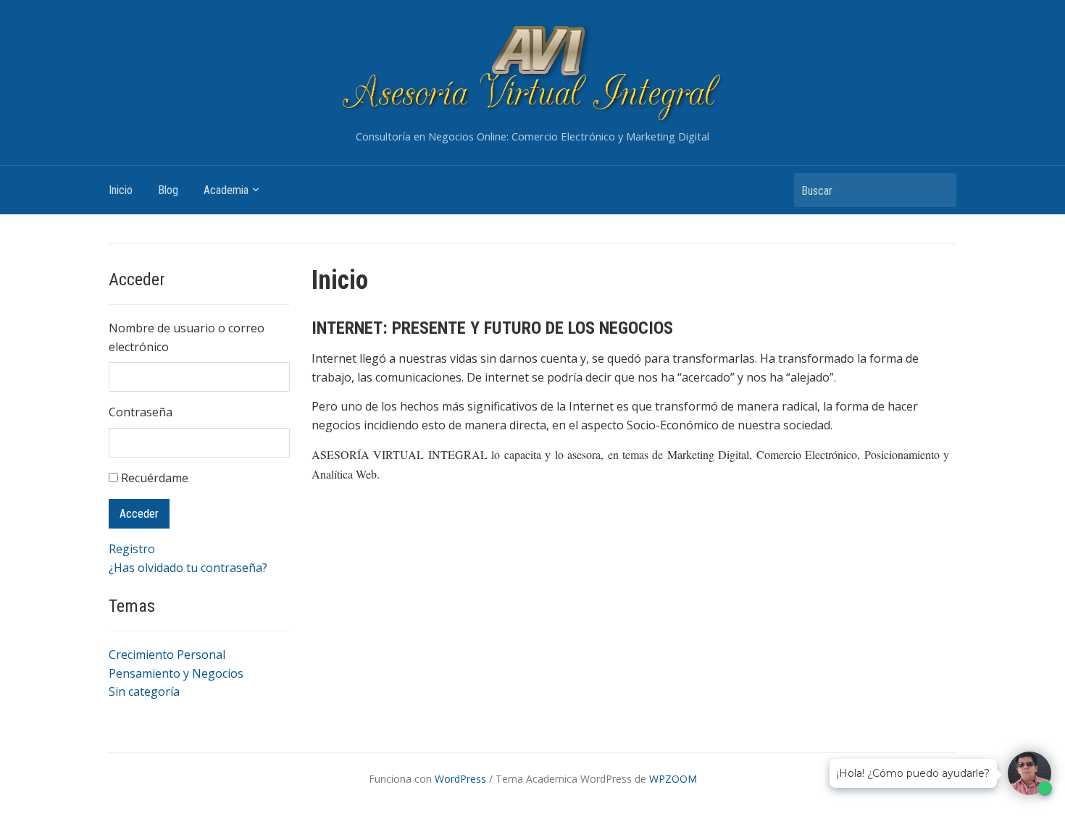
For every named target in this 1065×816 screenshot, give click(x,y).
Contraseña (140, 412)
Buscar (938, 190)
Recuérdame (154, 478)
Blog (168, 190)
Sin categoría (144, 691)
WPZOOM (673, 779)
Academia (226, 190)
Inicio (121, 190)
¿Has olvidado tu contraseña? (188, 568)
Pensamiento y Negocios (176, 673)
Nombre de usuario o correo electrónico (186, 337)
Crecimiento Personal (167, 655)
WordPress (460, 779)
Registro (132, 549)
